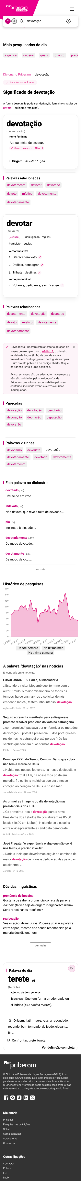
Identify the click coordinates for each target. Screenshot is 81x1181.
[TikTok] (19, 1099)
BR (14, 21)
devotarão (55, 410)
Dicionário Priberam (17, 74)
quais (44, 55)
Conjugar (14, 237)
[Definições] (68, 21)
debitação (34, 417)
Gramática (9, 1143)
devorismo (14, 450)
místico (27, 193)
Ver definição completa (58, 1047)
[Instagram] (13, 1099)
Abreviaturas (10, 1138)
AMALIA (47, 351)
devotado (53, 185)
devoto (12, 193)
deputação (54, 417)
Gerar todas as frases (22, 82)
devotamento (16, 185)
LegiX (6, 1177)
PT (7, 21)
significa (11, 55)
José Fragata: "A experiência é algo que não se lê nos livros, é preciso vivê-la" (37, 846)
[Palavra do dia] (71, 968)
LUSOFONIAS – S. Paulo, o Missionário (30, 680)
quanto (59, 55)
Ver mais (40, 569)
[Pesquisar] (21, 21)
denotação (34, 410)
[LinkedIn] (26, 1099)
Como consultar (12, 1133)
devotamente (47, 193)
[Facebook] (6, 1099)
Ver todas (40, 945)
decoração (14, 417)
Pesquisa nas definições (16, 1124)
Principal (8, 1119)
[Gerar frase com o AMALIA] (40, 257)
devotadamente (18, 202)
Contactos (9, 1163)
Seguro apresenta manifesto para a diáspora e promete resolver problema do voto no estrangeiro (38, 719)
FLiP (5, 1173)
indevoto (12, 506)
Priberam (8, 1168)
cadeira (28, 55)
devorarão (14, 424)
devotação (38, 314)
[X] (32, 1099)
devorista (33, 450)
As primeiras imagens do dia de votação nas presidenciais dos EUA (34, 804)
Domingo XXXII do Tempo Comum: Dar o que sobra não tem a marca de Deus (39, 761)
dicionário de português (20, 1078)
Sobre (6, 1129)
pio (8, 522)
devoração (14, 410)
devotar (36, 185)
